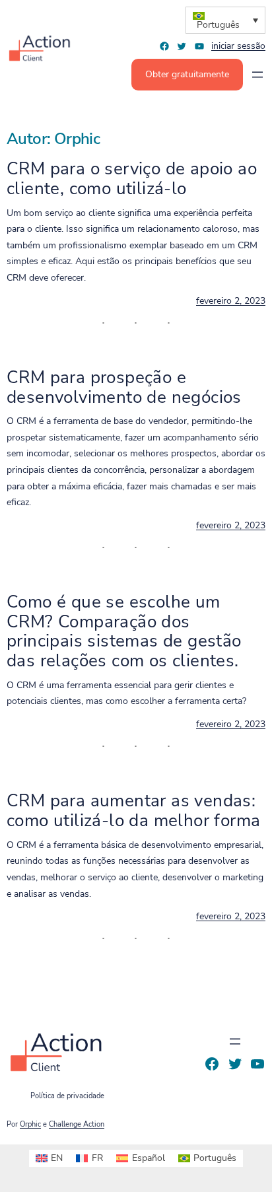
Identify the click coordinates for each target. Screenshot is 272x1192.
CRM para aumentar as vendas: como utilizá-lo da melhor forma (133, 810)
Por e (55, 1124)
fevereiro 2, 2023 (230, 301)
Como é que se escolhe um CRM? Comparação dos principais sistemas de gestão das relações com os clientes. (124, 631)
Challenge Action (76, 1124)
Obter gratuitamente (187, 74)
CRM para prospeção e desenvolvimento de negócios (124, 387)
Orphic (30, 1124)
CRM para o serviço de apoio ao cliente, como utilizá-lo (132, 178)
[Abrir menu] (257, 75)
